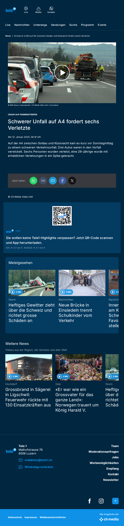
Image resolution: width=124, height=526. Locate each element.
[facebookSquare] (89, 501)
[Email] (53, 181)
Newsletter (111, 480)
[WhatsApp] (33, 181)
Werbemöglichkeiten (104, 463)
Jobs (115, 457)
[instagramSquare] (101, 501)
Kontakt (113, 474)
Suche (73, 24)
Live (7, 24)
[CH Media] (109, 519)
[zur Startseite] (10, 10)
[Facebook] (62, 181)
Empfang (112, 468)
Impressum (31, 517)
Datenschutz (15, 517)
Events (102, 24)
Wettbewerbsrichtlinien (53, 517)
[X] (72, 181)
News (8, 36)
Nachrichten (22, 24)
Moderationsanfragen (104, 451)
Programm (87, 24)
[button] (43, 181)
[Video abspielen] (62, 72)
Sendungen (58, 24)
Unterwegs (40, 24)
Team (115, 446)
